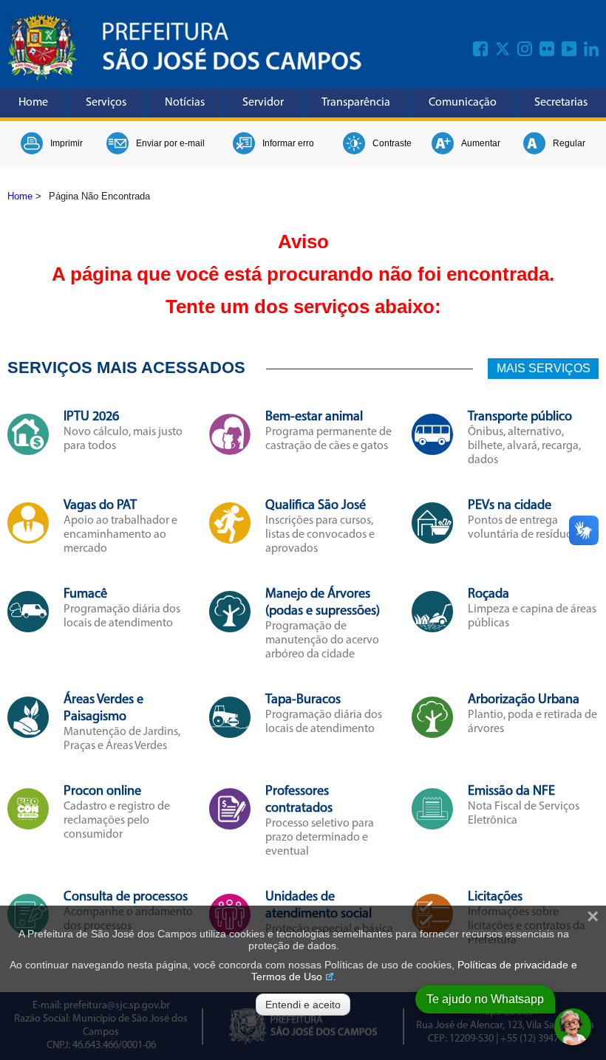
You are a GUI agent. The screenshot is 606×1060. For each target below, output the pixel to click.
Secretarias (561, 103)
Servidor (263, 103)
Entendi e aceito (303, 1005)
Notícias (185, 103)
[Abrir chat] (572, 1026)
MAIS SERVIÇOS (543, 368)
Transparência (355, 103)
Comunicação (463, 103)
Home (33, 103)
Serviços (106, 103)
